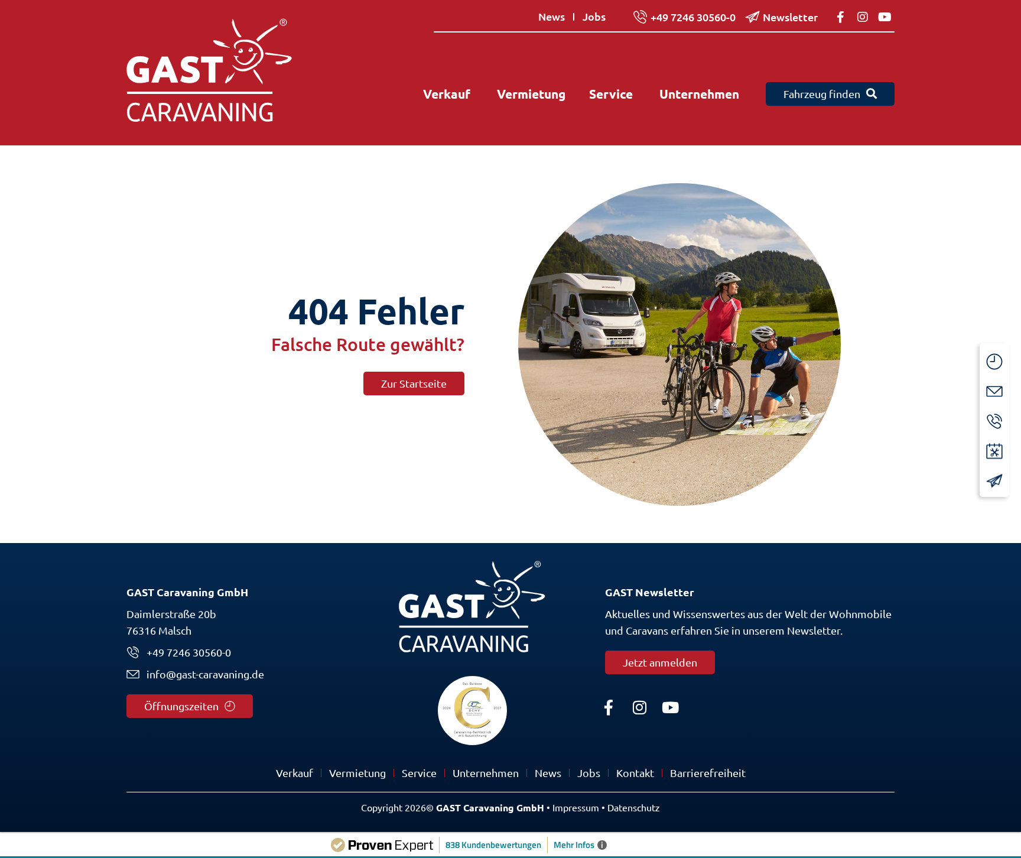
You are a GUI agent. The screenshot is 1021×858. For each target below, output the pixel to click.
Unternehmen (486, 773)
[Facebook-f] (608, 707)
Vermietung (357, 773)
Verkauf (294, 773)
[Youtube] (670, 707)
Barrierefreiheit (708, 773)
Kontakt (635, 773)
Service (419, 773)
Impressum (575, 807)
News (548, 773)
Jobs (588, 773)
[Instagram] (639, 707)
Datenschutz (633, 807)
